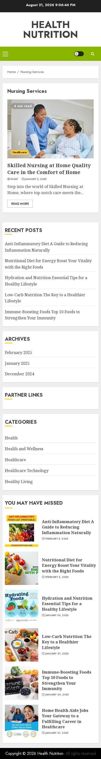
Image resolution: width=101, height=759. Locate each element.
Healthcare (20, 152)
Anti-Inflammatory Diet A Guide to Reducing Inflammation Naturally (68, 527)
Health (11, 438)
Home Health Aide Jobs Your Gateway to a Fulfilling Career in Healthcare (65, 719)
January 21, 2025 (56, 733)
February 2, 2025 (57, 577)
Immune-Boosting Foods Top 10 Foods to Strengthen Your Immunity (42, 315)
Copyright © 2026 (21, 753)
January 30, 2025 (57, 615)
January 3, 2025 (36, 179)
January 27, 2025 (57, 653)
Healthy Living (19, 481)
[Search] (92, 54)
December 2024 (19, 374)
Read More (20, 204)
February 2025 (18, 352)
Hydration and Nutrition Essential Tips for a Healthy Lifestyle (67, 604)
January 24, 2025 (57, 694)
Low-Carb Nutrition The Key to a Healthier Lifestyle (66, 642)
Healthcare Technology (27, 470)
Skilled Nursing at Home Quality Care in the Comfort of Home (49, 169)
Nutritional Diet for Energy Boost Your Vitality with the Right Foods (69, 565)
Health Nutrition (50, 29)
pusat (14, 179)
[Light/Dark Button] (79, 53)
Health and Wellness (24, 448)
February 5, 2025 (56, 539)
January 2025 (17, 363)
